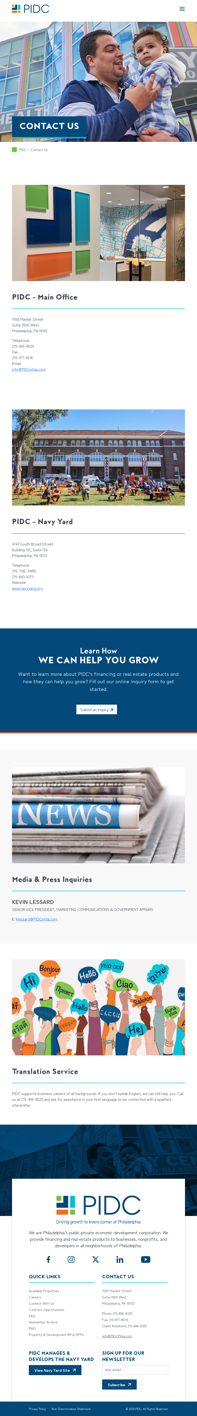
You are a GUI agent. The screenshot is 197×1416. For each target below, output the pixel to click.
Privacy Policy (37, 1409)
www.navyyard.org (27, 588)
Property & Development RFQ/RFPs (56, 1334)
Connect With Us (41, 1303)
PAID (32, 1328)
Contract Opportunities (46, 1309)
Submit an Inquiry (94, 709)
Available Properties (44, 1290)
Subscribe (116, 1384)
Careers (35, 1297)
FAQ (32, 1315)
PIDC (23, 149)
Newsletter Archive (43, 1322)
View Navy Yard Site (52, 1370)
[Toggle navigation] (182, 8)
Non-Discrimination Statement (71, 1409)
